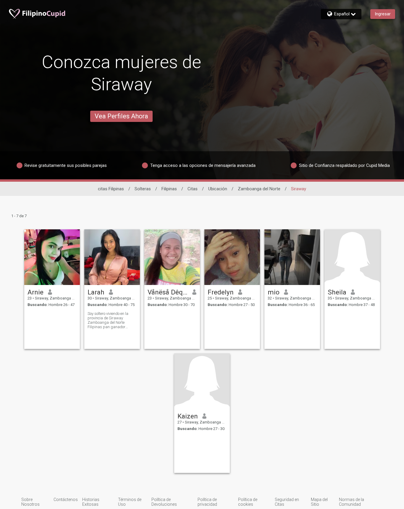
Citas (193, 188)
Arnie (35, 292)
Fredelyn (221, 292)
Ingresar (383, 14)
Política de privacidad (207, 502)
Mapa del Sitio (319, 502)
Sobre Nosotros (30, 502)
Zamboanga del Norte (259, 188)
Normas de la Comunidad (351, 502)
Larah (96, 292)
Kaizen (187, 416)
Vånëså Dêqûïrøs (168, 292)
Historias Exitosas (90, 502)
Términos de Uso (129, 502)
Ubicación (217, 188)
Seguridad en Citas (287, 502)
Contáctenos (66, 499)
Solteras (143, 188)
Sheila (337, 292)
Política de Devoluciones (164, 502)
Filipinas (169, 188)
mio (273, 292)
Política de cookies (247, 502)
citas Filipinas (111, 188)
